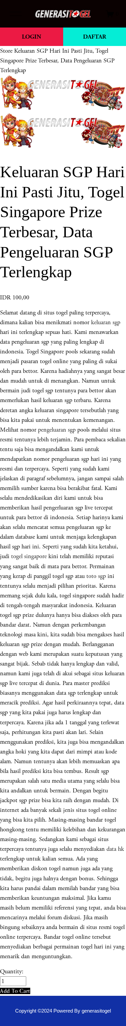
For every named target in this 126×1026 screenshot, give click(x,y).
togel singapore (29, 556)
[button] (15, 991)
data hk (115, 849)
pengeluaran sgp (57, 430)
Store (6, 51)
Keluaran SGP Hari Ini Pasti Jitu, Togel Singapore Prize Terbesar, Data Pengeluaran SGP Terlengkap (57, 60)
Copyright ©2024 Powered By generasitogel (63, 1011)
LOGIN (31, 36)
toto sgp (96, 576)
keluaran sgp (105, 322)
